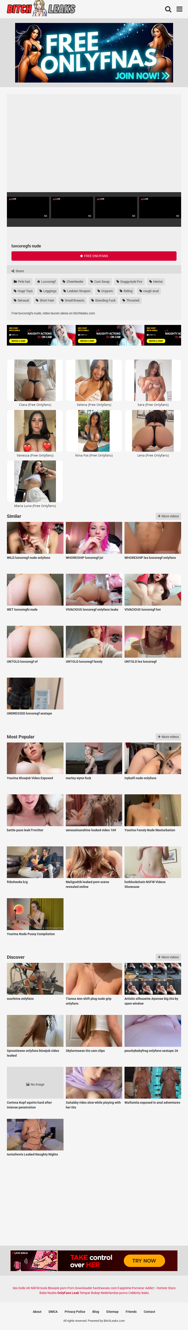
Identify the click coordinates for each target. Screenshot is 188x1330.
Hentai (157, 281)
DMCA (53, 1311)
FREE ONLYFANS (95, 256)
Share (19, 271)
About (37, 1311)
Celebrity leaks (138, 1293)
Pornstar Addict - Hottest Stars (154, 1288)
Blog (95, 1311)
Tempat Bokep (90, 1293)
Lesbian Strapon (78, 291)
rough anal (151, 291)
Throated (132, 300)
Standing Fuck (105, 300)
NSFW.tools (39, 1288)
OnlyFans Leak (68, 1293)
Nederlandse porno (114, 1293)
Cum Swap (102, 281)
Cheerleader (74, 281)
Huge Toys (25, 291)
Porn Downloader (79, 1288)
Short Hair (46, 300)
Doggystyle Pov (131, 281)
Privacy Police (75, 1311)
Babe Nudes (48, 1293)
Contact (149, 1311)
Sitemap (112, 1311)
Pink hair (23, 281)
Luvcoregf (48, 281)
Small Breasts (74, 300)
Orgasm (107, 291)
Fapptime (124, 1288)
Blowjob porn (57, 1288)
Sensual (23, 300)
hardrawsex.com (105, 1288)
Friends (131, 1311)
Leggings (49, 291)
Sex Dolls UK (21, 1288)
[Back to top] (172, 1316)
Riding (128, 291)
